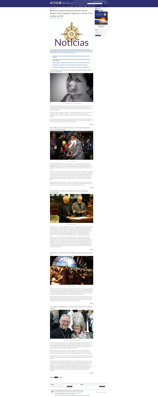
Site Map (81, 391)
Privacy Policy (61, 391)
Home (51, 6)
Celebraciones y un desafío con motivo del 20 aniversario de (69, 64)
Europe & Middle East (70, 6)
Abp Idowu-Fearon (67, 49)
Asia (60, 6)
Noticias (89, 6)
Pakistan (51, 52)
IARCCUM (71, 51)
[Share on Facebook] (52, 377)
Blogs (54, 6)
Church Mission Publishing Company (73, 395)
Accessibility (105, 1)
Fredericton (63, 51)
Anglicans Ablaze (57, 50)
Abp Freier (62, 49)
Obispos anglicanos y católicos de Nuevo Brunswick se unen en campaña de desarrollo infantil (70, 62)
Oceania (76, 6)
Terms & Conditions (73, 391)
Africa (58, 6)
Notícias (93, 6)
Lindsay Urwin (83, 51)
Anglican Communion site (97, 1)
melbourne (88, 51)
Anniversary (62, 50)
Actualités (85, 6)
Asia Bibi (66, 50)
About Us (78, 391)
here (74, 393)
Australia (69, 50)
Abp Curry (58, 49)
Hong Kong (67, 51)
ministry (91, 51)
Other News (81, 6)
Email (61, 377)
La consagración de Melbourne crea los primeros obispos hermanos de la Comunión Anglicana (71, 67)
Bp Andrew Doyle (83, 50)
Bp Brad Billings (89, 50)
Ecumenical (55, 51)
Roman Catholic (58, 52)
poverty (54, 52)
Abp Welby (78, 49)
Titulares (91, 124)
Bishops (72, 50)
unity (72, 52)
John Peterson (75, 51)
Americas (64, 6)
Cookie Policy (67, 391)
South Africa (64, 52)
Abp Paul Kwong (73, 49)
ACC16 (82, 49)
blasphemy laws (77, 50)
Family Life (59, 51)
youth (74, 52)
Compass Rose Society (86, 395)
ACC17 (84, 49)
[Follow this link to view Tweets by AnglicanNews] (101, 20)
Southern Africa (68, 52)
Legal (80, 51)
